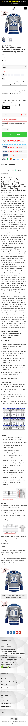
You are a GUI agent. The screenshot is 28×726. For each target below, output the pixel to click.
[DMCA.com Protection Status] (6, 667)
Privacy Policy (5, 685)
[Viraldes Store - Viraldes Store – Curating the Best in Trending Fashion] (14, 8)
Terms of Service (6, 688)
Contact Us (4, 700)
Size (3, 71)
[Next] (24, 23)
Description (4, 173)
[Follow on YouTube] (20, 632)
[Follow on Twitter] (14, 632)
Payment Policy (6, 706)
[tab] (14, 174)
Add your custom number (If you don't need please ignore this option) (13, 92)
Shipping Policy (6, 703)
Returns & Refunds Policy (9, 682)
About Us (4, 679)
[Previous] (3, 23)
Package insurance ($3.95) (11, 105)
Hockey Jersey (6, 45)
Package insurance (8, 100)
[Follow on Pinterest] (17, 632)
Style (4, 64)
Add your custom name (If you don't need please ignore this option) (13, 83)
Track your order (6, 691)
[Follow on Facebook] (8, 632)
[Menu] (2, 8)
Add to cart (14, 134)
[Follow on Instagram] (11, 632)
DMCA (3, 709)
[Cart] (25, 8)
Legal (2, 712)
